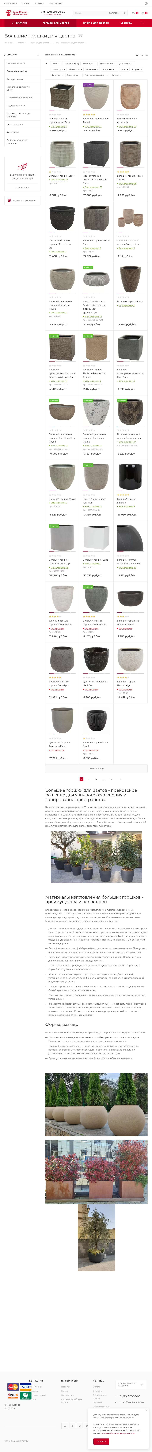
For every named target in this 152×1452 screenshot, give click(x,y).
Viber (80, 1426)
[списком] (142, 54)
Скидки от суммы (37, 1395)
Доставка (97, 1391)
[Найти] (124, 13)
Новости (65, 1387)
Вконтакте (64, 1426)
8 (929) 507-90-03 (54, 11)
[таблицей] (147, 54)
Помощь (98, 1381)
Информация (70, 1381)
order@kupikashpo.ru (132, 1402)
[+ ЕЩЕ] (142, 23)
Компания (36, 1381)
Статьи (64, 1391)
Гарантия (97, 1402)
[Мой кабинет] (146, 4)
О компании (35, 1387)
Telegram (72, 1426)
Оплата (96, 1387)
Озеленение (67, 1395)
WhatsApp (87, 1426)
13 (111, 779)
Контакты (34, 1391)
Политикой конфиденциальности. (118, 1433)
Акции (32, 1399)
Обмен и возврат (101, 1406)
